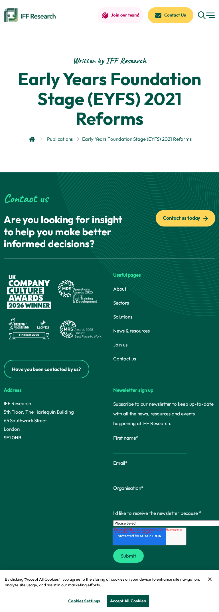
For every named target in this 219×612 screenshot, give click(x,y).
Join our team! (125, 15)
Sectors (121, 303)
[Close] (210, 579)
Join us (120, 345)
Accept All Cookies (128, 600)
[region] (109, 591)
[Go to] (32, 139)
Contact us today (182, 218)
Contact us (124, 359)
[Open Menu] (210, 15)
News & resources (131, 331)
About (120, 289)
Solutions (122, 317)
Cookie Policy (115, 584)
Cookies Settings (84, 600)
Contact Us (175, 15)
